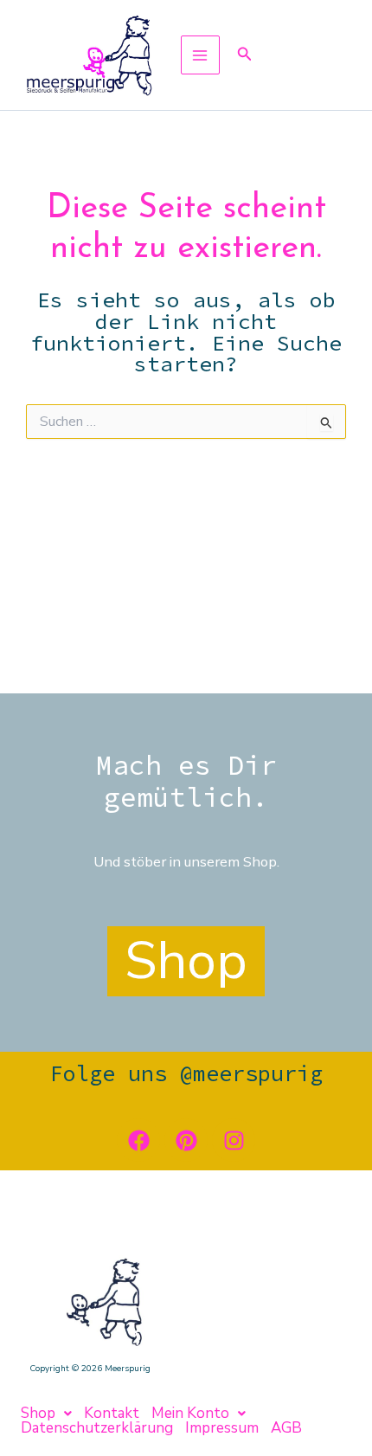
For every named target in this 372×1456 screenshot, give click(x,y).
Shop (38, 1413)
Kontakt (111, 1413)
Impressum (222, 1428)
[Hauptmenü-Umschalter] (200, 54)
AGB (286, 1428)
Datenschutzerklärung (97, 1428)
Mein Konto (190, 1413)
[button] (245, 55)
